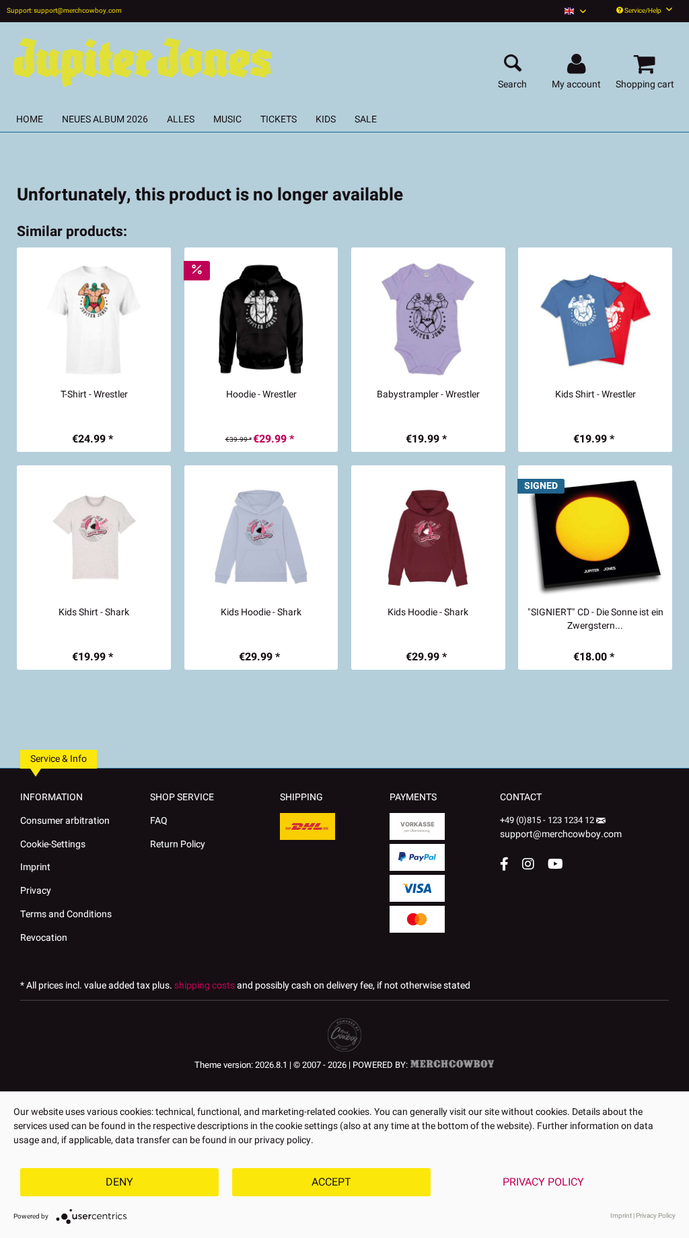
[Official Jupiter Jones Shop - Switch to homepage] (141, 59)
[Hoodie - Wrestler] (261, 319)
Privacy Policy (543, 1182)
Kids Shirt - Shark (94, 612)
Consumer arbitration (65, 821)
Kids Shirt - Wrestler (595, 394)
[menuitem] (575, 11)
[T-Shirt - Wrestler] (94, 319)
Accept (331, 1182)
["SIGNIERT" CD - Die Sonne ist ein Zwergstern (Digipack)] (595, 537)
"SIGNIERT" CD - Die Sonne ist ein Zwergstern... (595, 619)
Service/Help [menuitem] (643, 10)
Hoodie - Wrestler (261, 394)
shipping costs (204, 985)
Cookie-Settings (52, 844)
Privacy (35, 891)
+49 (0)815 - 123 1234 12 (548, 820)
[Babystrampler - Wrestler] (428, 319)
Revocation (43, 938)
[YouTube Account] (555, 864)
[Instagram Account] (528, 864)
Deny (119, 1182)
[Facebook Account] (504, 864)
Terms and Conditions (66, 914)
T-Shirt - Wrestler (94, 394)
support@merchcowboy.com (561, 834)
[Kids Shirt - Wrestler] (595, 319)
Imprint (35, 867)
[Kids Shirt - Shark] (94, 537)
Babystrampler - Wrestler (428, 394)
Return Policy (177, 844)
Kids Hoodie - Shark (261, 612)
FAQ (159, 821)
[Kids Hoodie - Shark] (261, 537)
